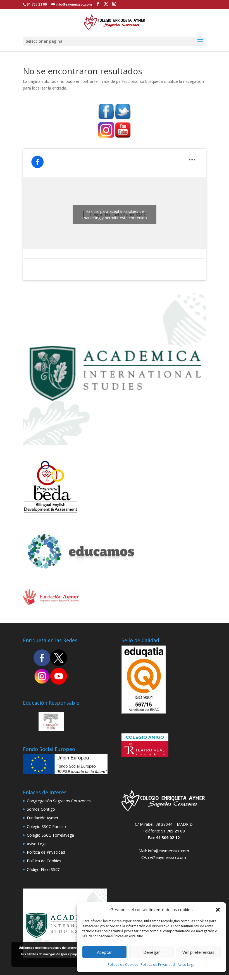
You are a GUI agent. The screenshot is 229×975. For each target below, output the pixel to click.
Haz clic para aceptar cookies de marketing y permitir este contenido (114, 214)
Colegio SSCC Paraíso (46, 826)
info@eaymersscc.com (168, 850)
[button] (218, 910)
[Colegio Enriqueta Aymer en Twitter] (123, 118)
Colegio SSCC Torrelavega (50, 835)
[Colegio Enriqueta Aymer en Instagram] (106, 136)
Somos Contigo (41, 809)
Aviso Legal (186, 964)
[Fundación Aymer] (51, 603)
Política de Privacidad (158, 964)
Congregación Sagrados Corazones (59, 800)
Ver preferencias (198, 952)
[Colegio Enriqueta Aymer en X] (58, 664)
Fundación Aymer (42, 817)
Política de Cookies (123, 964)
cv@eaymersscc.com (167, 857)
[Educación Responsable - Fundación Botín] (51, 729)
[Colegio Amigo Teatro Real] (144, 755)
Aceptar (104, 952)
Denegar (151, 952)
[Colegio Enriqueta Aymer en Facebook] (106, 118)
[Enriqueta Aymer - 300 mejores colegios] (114, 443)
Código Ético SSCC (43, 869)
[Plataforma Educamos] (51, 511)
